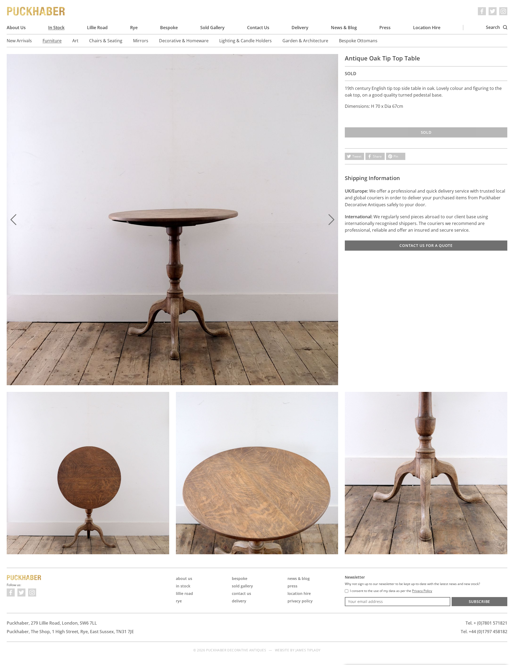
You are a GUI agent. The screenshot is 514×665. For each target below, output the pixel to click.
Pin (396, 156)
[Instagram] (503, 11)
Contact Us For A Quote (425, 245)
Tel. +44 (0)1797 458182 (484, 632)
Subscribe (479, 601)
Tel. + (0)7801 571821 (486, 623)
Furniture (52, 41)
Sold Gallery (212, 27)
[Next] (331, 219)
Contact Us (258, 27)
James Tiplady (308, 650)
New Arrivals (19, 41)
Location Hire (426, 27)
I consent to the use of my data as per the (391, 591)
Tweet (356, 156)
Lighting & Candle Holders (245, 41)
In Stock (56, 27)
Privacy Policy (300, 600)
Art (75, 41)
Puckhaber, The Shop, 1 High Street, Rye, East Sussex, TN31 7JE (70, 632)
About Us (16, 27)
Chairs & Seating (105, 41)
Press (385, 27)
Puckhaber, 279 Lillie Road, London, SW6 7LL (52, 623)
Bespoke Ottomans (358, 41)
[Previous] (13, 219)
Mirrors (140, 41)
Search (493, 27)
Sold (426, 132)
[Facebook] (482, 11)
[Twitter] (493, 11)
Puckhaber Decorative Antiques (36, 11)
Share (377, 156)
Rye (134, 27)
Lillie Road (97, 27)
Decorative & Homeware (184, 41)
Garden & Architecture (305, 41)
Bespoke (169, 27)
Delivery (300, 27)
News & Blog (344, 27)
